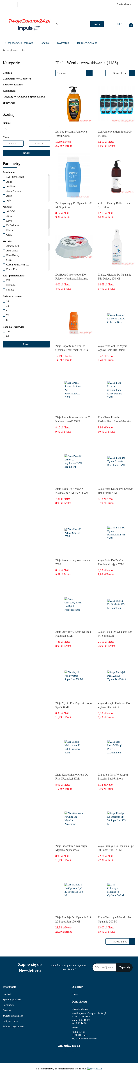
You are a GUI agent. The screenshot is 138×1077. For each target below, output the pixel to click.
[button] (9, 987)
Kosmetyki (63, 42)
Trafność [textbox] (61, 73)
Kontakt (7, 994)
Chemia (45, 42)
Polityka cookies (11, 1021)
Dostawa (7, 1010)
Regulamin (8, 1005)
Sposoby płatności (12, 999)
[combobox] (74, 73)
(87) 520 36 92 (82, 1016)
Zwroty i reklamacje (13, 1015)
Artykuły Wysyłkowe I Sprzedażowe (24, 96)
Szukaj (26, 152)
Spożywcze (9, 102)
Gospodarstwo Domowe (19, 42)
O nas (74, 994)
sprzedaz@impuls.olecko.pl (92, 1013)
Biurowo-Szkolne (87, 42)
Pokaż (26, 344)
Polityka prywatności (13, 1026)
